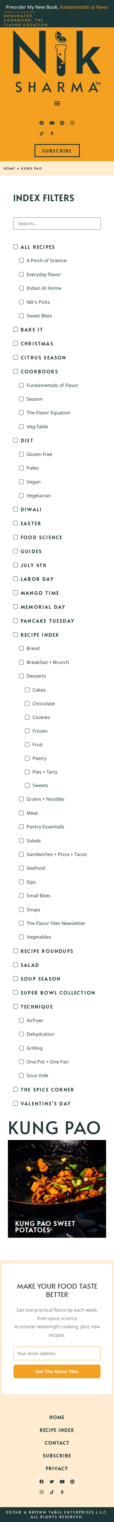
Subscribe (57, 1455)
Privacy (57, 1468)
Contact (57, 1442)
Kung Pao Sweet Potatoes (45, 1226)
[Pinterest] (62, 122)
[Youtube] (52, 122)
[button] (57, 103)
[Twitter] (52, 1481)
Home (9, 168)
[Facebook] (41, 122)
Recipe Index (57, 1430)
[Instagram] (72, 122)
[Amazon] (52, 133)
